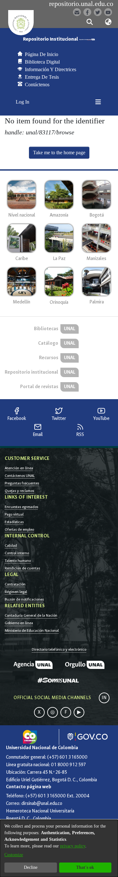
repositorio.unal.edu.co (81, 4)
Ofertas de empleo (19, 529)
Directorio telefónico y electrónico (59, 649)
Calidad (11, 545)
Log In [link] (23, 102)
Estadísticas (14, 521)
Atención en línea (19, 468)
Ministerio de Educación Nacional (32, 630)
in (104, 698)
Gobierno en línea (19, 622)
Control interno (17, 553)
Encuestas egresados (21, 506)
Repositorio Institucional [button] (51, 39)
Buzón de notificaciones (24, 599)
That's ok (85, 867)
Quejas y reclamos (19, 490)
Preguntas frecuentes (22, 483)
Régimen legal (16, 591)
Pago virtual (14, 514)
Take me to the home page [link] (59, 152)
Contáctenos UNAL (20, 475)
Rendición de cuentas (22, 568)
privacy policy (72, 846)
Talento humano (18, 560)
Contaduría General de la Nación (31, 615)
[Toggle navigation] (98, 102)
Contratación (15, 584)
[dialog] (59, 848)
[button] (90, 22)
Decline (30, 867)
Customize (13, 854)
